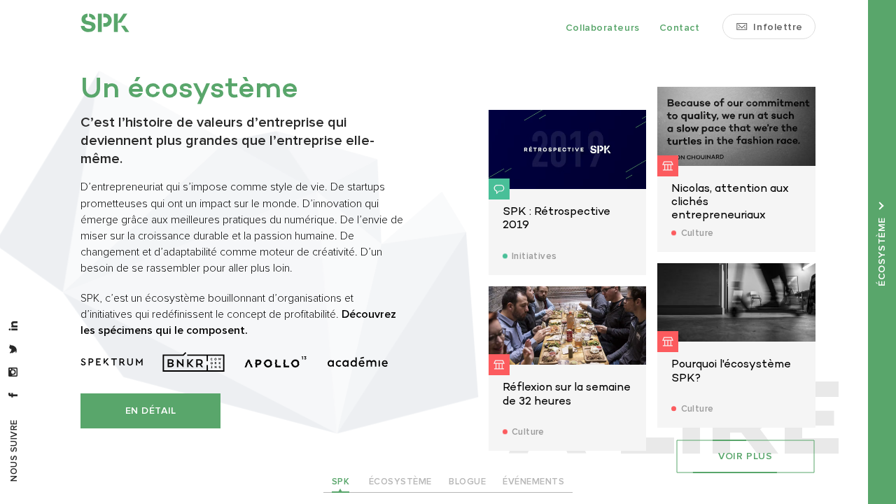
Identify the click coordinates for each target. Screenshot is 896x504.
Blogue (467, 481)
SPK (341, 481)
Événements (533, 481)
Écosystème (400, 481)
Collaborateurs (603, 28)
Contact (679, 28)
